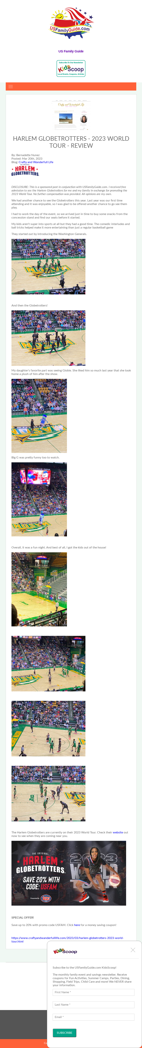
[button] (133, 950)
